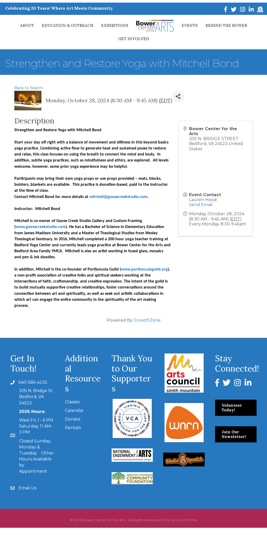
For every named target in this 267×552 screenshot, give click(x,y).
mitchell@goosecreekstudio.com (118, 197)
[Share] (178, 97)
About (27, 25)
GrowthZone (147, 320)
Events (189, 25)
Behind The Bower (226, 25)
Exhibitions (114, 25)
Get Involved (133, 38)
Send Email (201, 204)
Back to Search (28, 88)
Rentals (73, 427)
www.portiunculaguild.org (144, 269)
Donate (73, 419)
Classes (72, 401)
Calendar (74, 410)
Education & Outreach (67, 25)
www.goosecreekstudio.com (41, 227)
